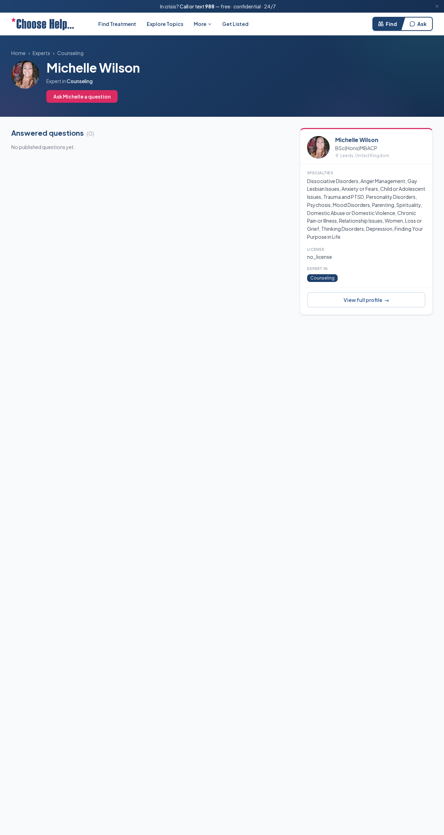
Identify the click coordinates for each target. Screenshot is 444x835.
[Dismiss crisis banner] (437, 6)
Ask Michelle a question (82, 96)
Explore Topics (165, 24)
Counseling (70, 53)
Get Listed (235, 24)
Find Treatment (117, 24)
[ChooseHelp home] (42, 24)
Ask (421, 24)
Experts (41, 53)
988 (209, 6)
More (200, 24)
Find (391, 24)
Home (18, 53)
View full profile (366, 300)
